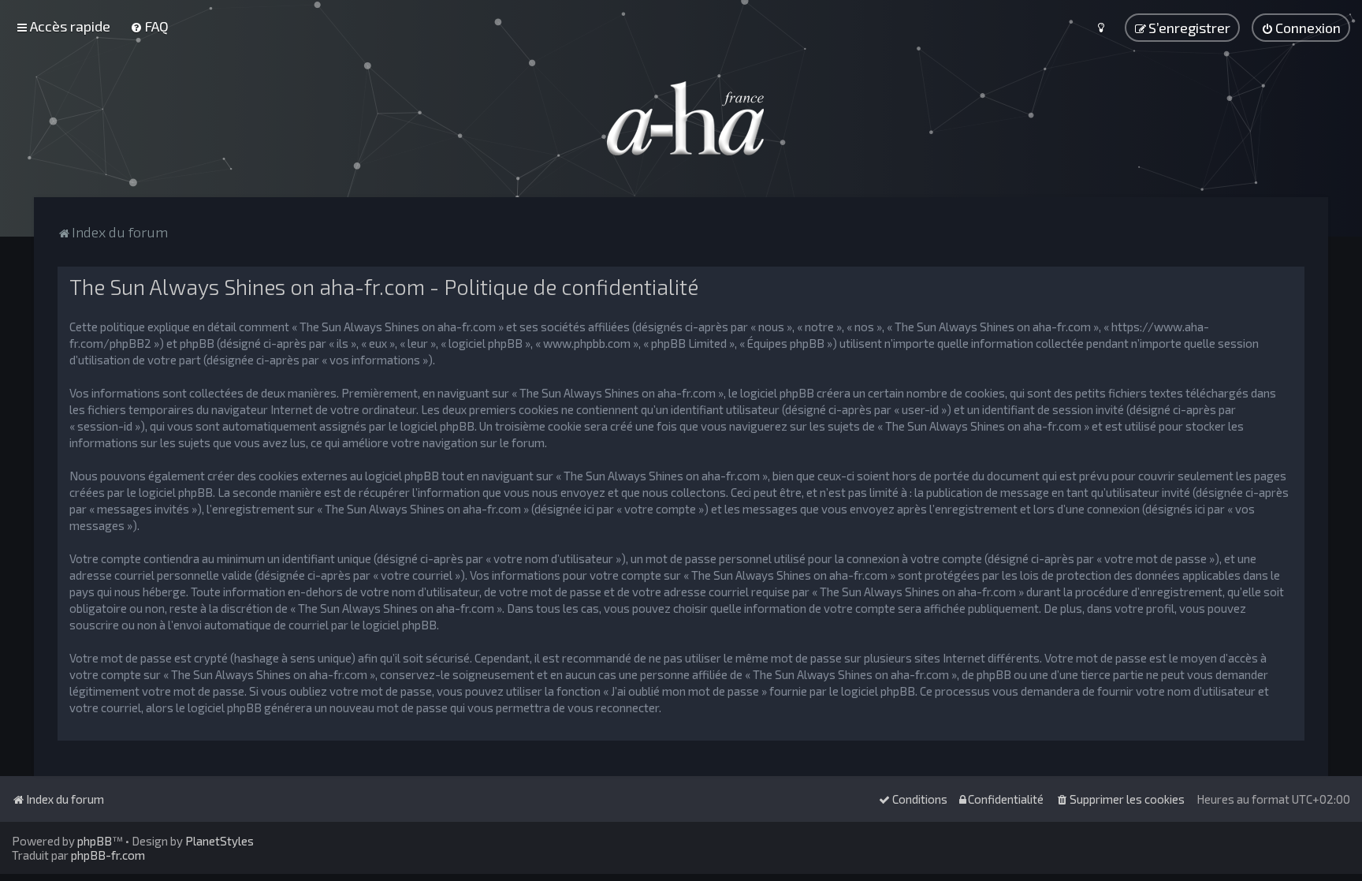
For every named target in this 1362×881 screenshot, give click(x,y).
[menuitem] (149, 26)
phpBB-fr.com (108, 855)
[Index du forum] (681, 118)
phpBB (94, 841)
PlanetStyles (219, 841)
